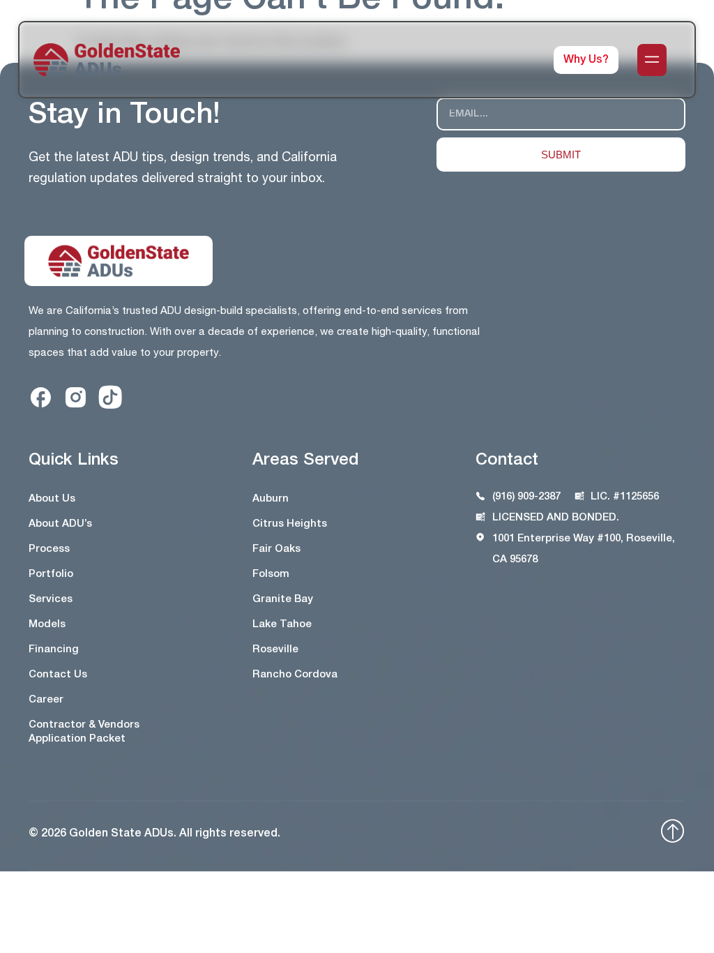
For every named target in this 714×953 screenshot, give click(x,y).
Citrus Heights (289, 524)
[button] (652, 60)
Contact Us (58, 675)
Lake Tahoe (282, 624)
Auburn (270, 499)
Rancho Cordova (294, 675)
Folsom (270, 574)
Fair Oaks (276, 549)
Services (51, 599)
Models (47, 624)
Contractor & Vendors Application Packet (84, 732)
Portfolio (51, 574)
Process (49, 549)
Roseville (275, 649)
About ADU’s (60, 524)
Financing (54, 649)
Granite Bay (282, 599)
